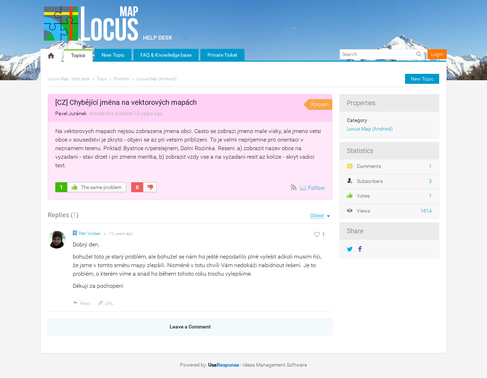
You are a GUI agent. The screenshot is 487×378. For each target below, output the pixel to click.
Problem (122, 78)
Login (437, 54)
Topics (78, 55)
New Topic (113, 55)
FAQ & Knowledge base (165, 55)
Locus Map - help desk (69, 78)
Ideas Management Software (275, 364)
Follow (316, 187)
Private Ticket (222, 55)
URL (109, 303)
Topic (102, 78)
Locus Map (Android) (156, 78)
